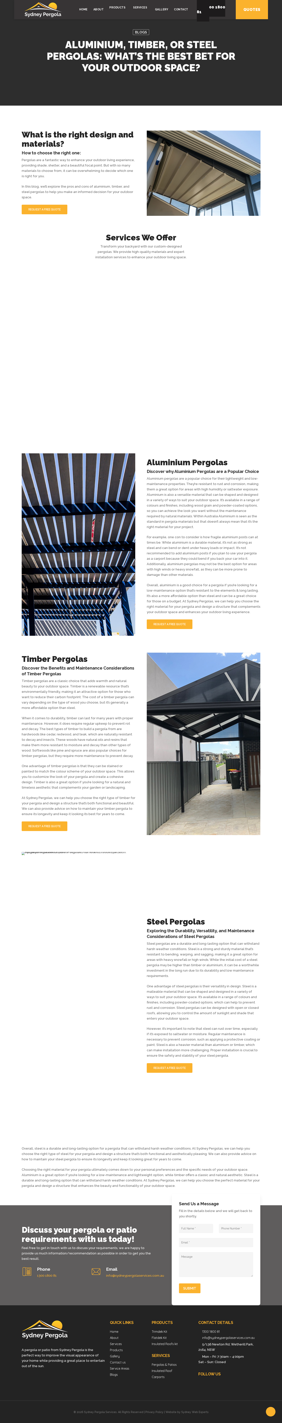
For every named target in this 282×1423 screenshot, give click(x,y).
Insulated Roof (162, 1371)
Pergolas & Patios (164, 1365)
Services (116, 1344)
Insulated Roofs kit (165, 1344)
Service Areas (119, 1368)
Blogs (141, 32)
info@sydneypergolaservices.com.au (228, 1338)
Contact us (118, 1362)
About (114, 1338)
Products (116, 1350)
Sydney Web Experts (195, 1412)
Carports (158, 1377)
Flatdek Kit (159, 1338)
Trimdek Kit (159, 1332)
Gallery (115, 1356)
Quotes (251, 9)
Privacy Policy (154, 1412)
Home (114, 1332)
